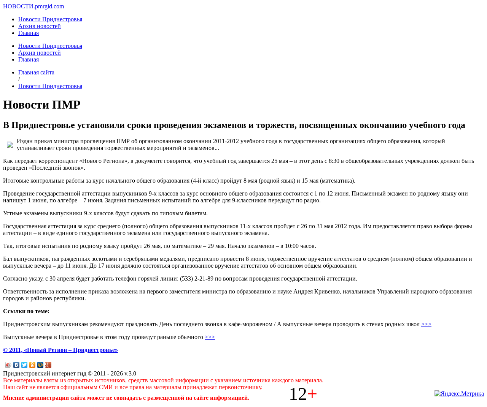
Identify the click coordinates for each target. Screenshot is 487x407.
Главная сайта (36, 72)
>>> (426, 324)
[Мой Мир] (41, 365)
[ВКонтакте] (17, 365)
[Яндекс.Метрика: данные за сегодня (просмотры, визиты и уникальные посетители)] (459, 393)
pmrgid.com (49, 6)
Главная (28, 33)
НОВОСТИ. (19, 6)
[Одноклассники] (33, 365)
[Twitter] (25, 365)
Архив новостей (39, 26)
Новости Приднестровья (50, 19)
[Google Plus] (49, 365)
